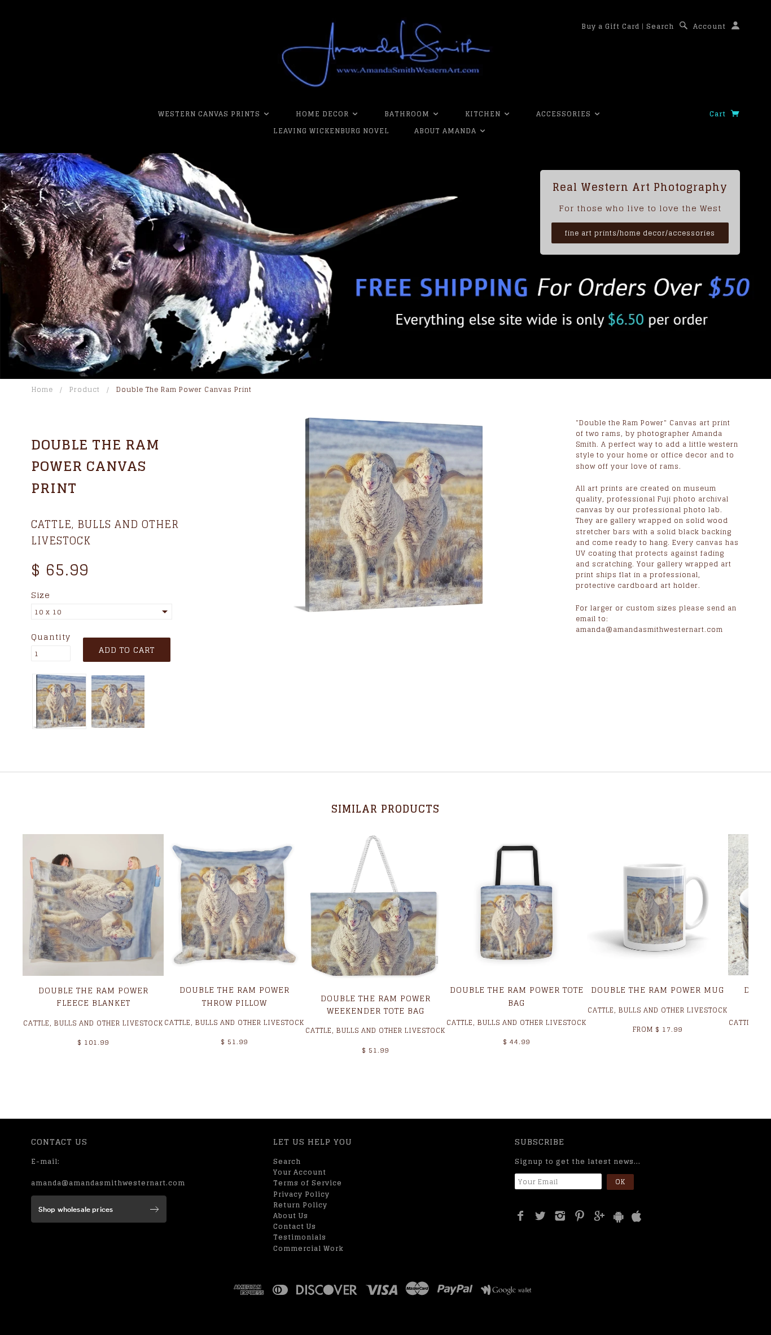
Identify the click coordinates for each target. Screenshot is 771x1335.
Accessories (564, 114)
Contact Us (294, 1226)
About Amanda (446, 131)
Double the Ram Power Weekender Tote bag (376, 1004)
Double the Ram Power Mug (657, 990)
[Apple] (637, 1217)
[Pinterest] (580, 1215)
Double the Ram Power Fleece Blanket (93, 996)
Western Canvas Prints (210, 114)
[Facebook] (521, 1215)
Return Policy (300, 1205)
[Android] (619, 1217)
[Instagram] (560, 1215)
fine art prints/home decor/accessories (640, 233)
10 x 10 (48, 612)
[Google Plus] (600, 1215)
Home (42, 389)
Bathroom (408, 114)
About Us (290, 1215)
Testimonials (299, 1237)
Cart (718, 114)
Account (709, 26)
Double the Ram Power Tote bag (517, 996)
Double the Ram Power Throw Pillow (234, 996)
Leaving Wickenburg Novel (331, 131)
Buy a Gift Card (610, 26)
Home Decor (323, 114)
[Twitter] (540, 1215)
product (84, 389)
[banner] (385, 53)
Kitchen (484, 114)
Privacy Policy (301, 1194)
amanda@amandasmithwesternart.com (108, 1183)
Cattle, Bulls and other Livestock (105, 532)
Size (40, 595)
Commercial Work (308, 1248)
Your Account (299, 1172)
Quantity (51, 637)
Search (660, 26)
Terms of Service (307, 1183)
